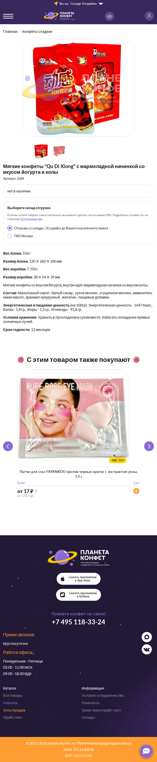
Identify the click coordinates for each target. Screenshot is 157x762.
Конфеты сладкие (37, 31)
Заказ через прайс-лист (101, 710)
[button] (149, 446)
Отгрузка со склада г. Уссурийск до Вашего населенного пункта (61, 228)
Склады (88, 717)
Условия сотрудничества (102, 695)
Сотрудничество (31, 219)
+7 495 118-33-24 (78, 622)
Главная (10, 31)
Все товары (12, 695)
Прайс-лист (13, 717)
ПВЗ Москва (23, 236)
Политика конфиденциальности (104, 743)
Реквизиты (91, 702)
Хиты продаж (14, 710)
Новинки (10, 702)
